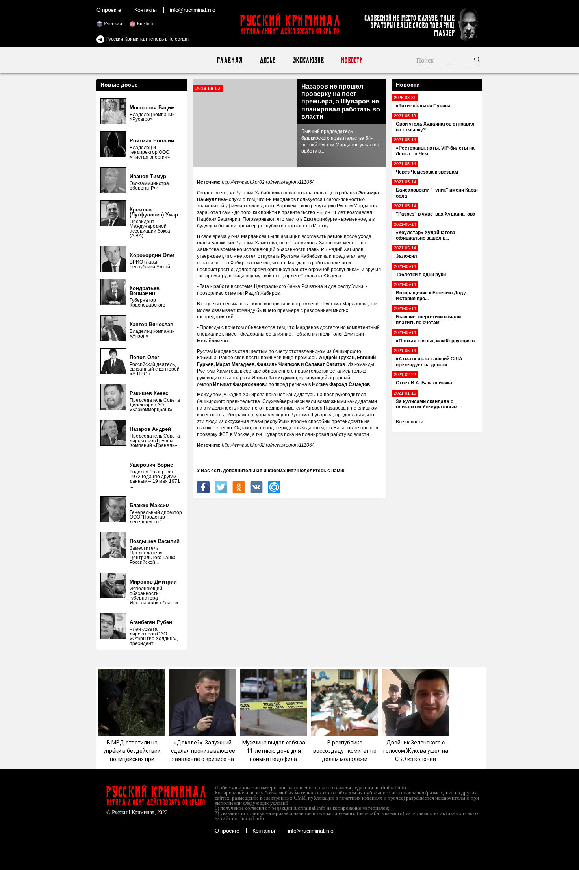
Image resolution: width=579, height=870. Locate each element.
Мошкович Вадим (152, 108)
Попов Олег (144, 357)
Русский (113, 23)
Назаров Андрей (150, 429)
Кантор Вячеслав (151, 324)
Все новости (409, 422)
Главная (229, 60)
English (145, 23)
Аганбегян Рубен (151, 622)
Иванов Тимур (148, 176)
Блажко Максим (150, 505)
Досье (267, 60)
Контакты (145, 10)
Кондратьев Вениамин (145, 290)
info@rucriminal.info (192, 10)
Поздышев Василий (155, 541)
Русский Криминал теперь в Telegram (146, 39)
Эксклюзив (308, 60)
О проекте (108, 10)
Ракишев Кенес (149, 393)
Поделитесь (311, 470)
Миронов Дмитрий (153, 582)
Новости (351, 60)
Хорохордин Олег (152, 255)
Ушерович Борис (151, 465)
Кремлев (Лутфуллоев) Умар (154, 212)
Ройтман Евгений (152, 141)
